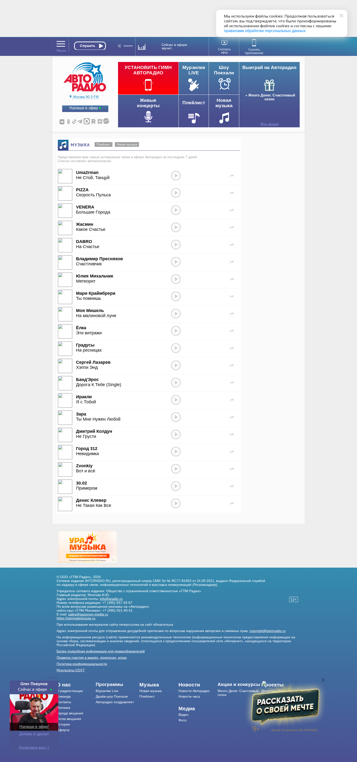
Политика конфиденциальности (82, 664)
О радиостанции (70, 691)
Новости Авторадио (194, 691)
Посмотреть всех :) (34, 747)
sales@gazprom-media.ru (88, 614)
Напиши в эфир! (34, 727)
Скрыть (52, 677)
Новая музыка (127, 144)
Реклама (63, 708)
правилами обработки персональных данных (265, 31)
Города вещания (70, 713)
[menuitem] (76, 685)
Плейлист (103, 144)
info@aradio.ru (111, 599)
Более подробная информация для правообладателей (101, 651)
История (63, 724)
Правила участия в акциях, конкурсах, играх (92, 657)
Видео (183, 715)
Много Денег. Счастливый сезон (271, 97)
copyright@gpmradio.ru (267, 631)
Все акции (270, 124)
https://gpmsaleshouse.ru (76, 618)
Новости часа (189, 696)
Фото (182, 720)
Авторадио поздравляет (115, 702)
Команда (64, 696)
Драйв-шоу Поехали (112, 696)
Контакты (64, 702)
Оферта (63, 730)
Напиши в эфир (83, 108)
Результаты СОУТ (71, 670)
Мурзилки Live (107, 691)
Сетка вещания (69, 719)
